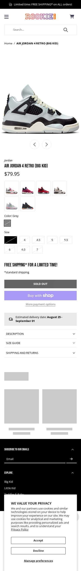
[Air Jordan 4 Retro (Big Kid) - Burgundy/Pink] (28, 188)
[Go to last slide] (34, 144)
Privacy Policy (20, 529)
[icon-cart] (72, 16)
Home (8, 43)
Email (9, 459)
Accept (38, 540)
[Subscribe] (71, 459)
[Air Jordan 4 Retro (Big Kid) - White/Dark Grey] (12, 188)
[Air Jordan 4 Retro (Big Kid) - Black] (28, 204)
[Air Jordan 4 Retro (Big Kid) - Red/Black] (44, 188)
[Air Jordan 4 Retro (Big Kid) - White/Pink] (12, 204)
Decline (38, 551)
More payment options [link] (41, 304)
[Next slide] (46, 144)
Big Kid (8, 482)
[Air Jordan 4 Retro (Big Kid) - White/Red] (60, 188)
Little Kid (10, 488)
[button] (40, 284)
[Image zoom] (40, 97)
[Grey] (7, 223)
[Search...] (66, 30)
